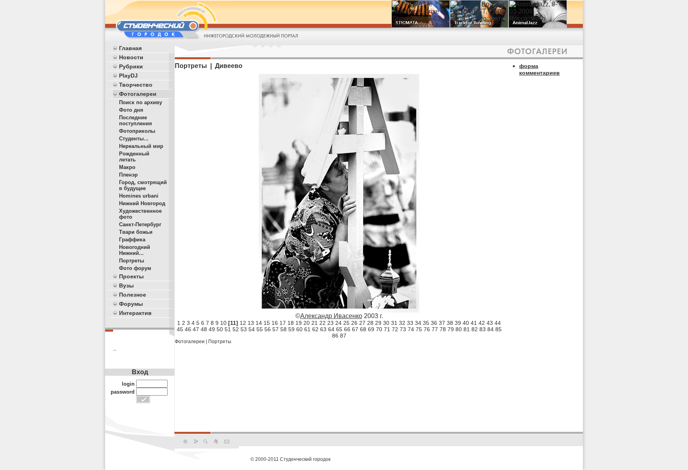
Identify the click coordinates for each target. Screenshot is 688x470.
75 (419, 329)
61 (307, 329)
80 (458, 329)
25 (346, 323)
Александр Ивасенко (331, 316)
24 (338, 323)
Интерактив (135, 313)
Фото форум (135, 268)
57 (275, 329)
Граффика (132, 240)
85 (498, 329)
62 (315, 329)
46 (188, 329)
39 (458, 323)
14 (259, 323)
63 (323, 329)
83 (482, 329)
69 (371, 329)
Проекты (131, 276)
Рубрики (131, 66)
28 (370, 323)
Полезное (132, 294)
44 (497, 323)
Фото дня (131, 110)
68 (363, 329)
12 (243, 323)
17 (283, 323)
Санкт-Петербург (140, 224)
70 (379, 329)
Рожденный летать (134, 157)
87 (343, 335)
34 (418, 323)
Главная (130, 48)
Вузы (126, 285)
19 (298, 323)
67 (355, 329)
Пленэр (128, 175)
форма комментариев (539, 69)
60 (299, 329)
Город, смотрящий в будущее (143, 185)
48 (204, 329)
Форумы (131, 304)
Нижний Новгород (142, 203)
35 (426, 323)
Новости (131, 57)
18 (290, 323)
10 (223, 323)
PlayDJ (128, 75)
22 (322, 323)
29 (378, 323)
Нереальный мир (141, 146)
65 (339, 329)
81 (466, 329)
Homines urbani (138, 196)
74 (411, 329)
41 (474, 323)
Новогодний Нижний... (134, 250)
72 (395, 329)
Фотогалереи (137, 94)
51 (228, 329)
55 (259, 329)
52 (236, 329)
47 (196, 329)
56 (267, 329)
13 (251, 323)
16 (275, 323)
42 (482, 323)
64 (331, 329)
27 (362, 323)
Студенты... (134, 139)
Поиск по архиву (140, 102)
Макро (127, 167)
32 (402, 323)
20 (306, 323)
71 (387, 329)
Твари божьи (135, 232)
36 (434, 323)
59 (291, 329)
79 (451, 329)
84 (490, 329)
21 (314, 323)
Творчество (135, 85)
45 (180, 329)
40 (466, 323)
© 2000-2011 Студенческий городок (290, 459)
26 (354, 323)
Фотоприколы (137, 131)
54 (251, 329)
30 (386, 323)
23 (330, 323)
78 (443, 329)
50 (220, 329)
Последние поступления (135, 120)
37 (442, 323)
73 (403, 329)
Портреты (131, 261)
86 (335, 335)
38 (450, 323)
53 (243, 329)
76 (427, 329)
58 (283, 329)
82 (474, 329)
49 (212, 329)
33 (410, 323)
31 (394, 323)
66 (347, 329)
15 (267, 323)
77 (435, 329)
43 (490, 323)
